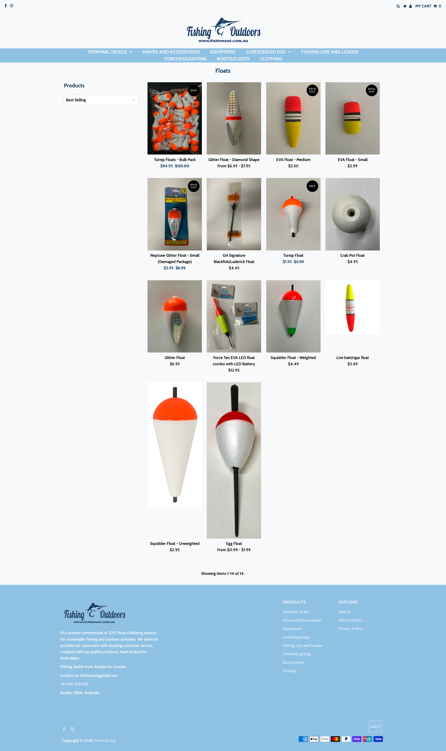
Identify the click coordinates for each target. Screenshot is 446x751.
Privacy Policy (350, 628)
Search (344, 611)
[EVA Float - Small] (352, 118)
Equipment (223, 52)
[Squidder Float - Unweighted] (175, 444)
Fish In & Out (105, 740)
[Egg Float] (234, 460)
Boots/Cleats (233, 59)
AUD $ (375, 726)
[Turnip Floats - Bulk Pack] (175, 118)
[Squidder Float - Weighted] (293, 316)
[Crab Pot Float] (352, 214)
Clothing (271, 59)
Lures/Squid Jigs (266, 52)
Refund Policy (351, 620)
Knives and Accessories (171, 52)
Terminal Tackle (107, 52)
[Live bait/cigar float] (352, 307)
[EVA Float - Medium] (293, 118)
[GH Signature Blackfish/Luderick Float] (234, 214)
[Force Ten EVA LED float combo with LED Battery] (234, 316)
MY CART (428, 6)
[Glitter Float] (175, 316)
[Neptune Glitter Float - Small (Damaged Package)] (175, 214)
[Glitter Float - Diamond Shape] (234, 118)
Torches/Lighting (185, 59)
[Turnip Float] (293, 214)
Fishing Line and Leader (329, 52)
